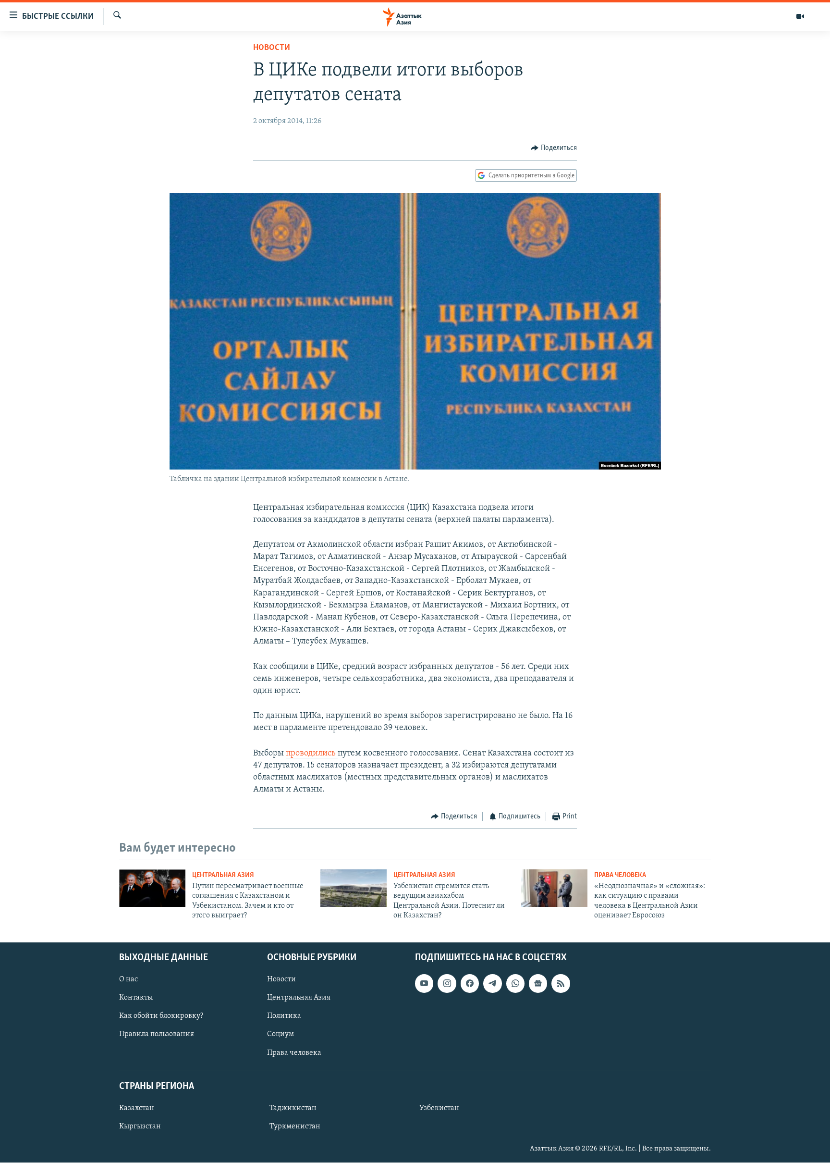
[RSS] (560, 984)
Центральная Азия (223, 875)
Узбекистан (439, 1108)
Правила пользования (156, 1035)
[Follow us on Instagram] (447, 984)
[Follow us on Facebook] (470, 984)
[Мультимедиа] (800, 16)
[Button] (554, 148)
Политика (284, 1016)
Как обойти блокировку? (161, 1016)
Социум (280, 1035)
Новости (271, 48)
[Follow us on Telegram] (492, 984)
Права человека (620, 875)
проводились (312, 753)
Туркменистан (294, 1126)
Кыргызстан (140, 1126)
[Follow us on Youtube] (424, 984)
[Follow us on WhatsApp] (515, 984)
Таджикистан (293, 1108)
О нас (128, 980)
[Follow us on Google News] (538, 984)
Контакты (136, 998)
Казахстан (136, 1108)
